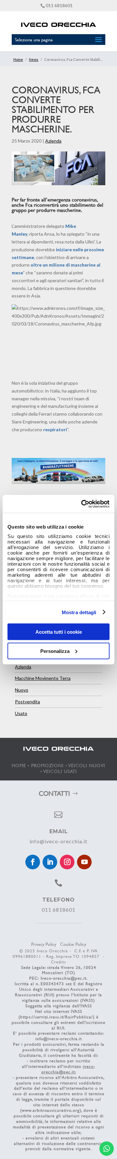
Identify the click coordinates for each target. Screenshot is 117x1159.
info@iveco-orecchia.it (58, 841)
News (33, 59)
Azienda (53, 141)
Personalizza (55, 651)
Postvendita (27, 701)
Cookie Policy (73, 944)
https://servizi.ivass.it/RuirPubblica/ (56, 1017)
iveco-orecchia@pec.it (68, 1069)
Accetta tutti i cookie (58, 632)
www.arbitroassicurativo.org (51, 1110)
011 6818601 (59, 5)
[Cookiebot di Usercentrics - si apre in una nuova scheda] (83, 504)
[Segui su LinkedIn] (50, 862)
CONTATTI (54, 793)
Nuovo (21, 690)
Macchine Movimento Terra (43, 678)
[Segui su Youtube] (84, 862)
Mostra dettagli (79, 612)
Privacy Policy (43, 944)
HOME (19, 765)
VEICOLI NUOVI (87, 765)
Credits (58, 962)
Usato (21, 713)
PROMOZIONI (47, 765)
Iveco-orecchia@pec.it (63, 978)
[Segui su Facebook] (32, 862)
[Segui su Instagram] (67, 862)
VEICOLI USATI (60, 771)
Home (18, 59)
